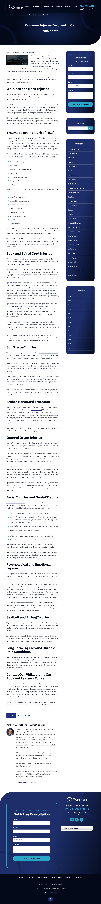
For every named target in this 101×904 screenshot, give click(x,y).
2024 (69, 305)
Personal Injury (36, 6)
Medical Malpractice (74, 223)
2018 (69, 331)
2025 (69, 300)
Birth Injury (71, 162)
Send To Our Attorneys (80, 104)
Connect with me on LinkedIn (26, 782)
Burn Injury (71, 171)
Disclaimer (47, 888)
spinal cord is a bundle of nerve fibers (19, 306)
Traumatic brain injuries (14, 138)
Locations (67, 6)
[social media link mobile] (72, 820)
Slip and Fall (72, 253)
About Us (26, 6)
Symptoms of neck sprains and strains (25, 107)
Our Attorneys (42, 877)
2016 (69, 339)
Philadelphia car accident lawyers (47, 79)
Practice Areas (57, 877)
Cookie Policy (55, 888)
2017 (69, 335)
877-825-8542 (87, 9)
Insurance (71, 214)
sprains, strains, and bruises (48, 353)
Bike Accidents (72, 158)
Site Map (64, 888)
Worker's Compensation (75, 271)
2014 (69, 348)
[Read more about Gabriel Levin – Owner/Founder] (10, 729)
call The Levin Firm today (15, 686)
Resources (59, 6)
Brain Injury (71, 166)
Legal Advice (72, 219)
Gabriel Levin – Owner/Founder (30, 725)
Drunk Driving (72, 201)
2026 (69, 296)
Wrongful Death (73, 275)
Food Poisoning (72, 205)
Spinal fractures (11, 283)
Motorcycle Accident (74, 227)
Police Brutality (72, 240)
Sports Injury (72, 258)
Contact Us (76, 7)
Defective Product (73, 192)
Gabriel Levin (10, 52)
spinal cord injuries (23, 264)
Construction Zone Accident (76, 188)
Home (7, 15)
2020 (69, 322)
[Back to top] (50, 899)
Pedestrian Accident (74, 232)
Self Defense (72, 249)
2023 (69, 309)
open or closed (36, 410)
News (68, 877)
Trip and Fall (72, 262)
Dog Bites (71, 197)
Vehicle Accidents (48, 6)
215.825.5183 (87, 6)
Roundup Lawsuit (73, 245)
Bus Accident (72, 175)
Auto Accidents (29, 52)
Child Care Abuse (73, 184)
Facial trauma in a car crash (15, 503)
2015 (69, 344)
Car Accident (72, 179)
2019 (69, 326)
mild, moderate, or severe (22, 154)
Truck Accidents (73, 266)
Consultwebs (53, 892)
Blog (13, 15)
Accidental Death (73, 149)
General (70, 210)
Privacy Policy (38, 888)
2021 (69, 318)
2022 (69, 313)
